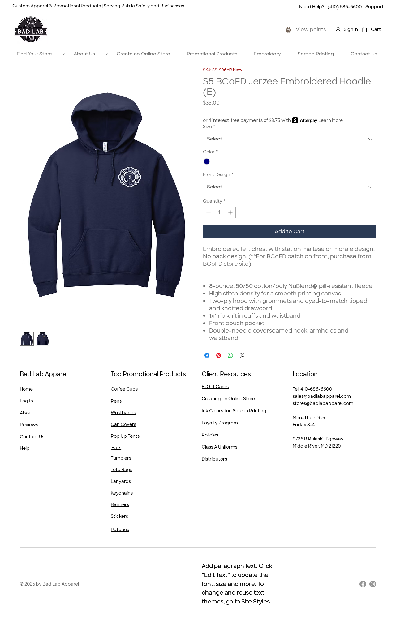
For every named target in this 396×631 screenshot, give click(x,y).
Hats (116, 447)
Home (26, 389)
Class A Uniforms (219, 447)
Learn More (330, 120)
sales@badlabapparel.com (322, 396)
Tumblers (121, 458)
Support (374, 7)
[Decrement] (208, 212)
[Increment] (231, 212)
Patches (120, 529)
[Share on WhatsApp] (230, 355)
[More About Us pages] (106, 54)
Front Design (218, 174)
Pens (116, 401)
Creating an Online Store (228, 398)
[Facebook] (362, 584)
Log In (26, 401)
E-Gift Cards (215, 386)
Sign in (351, 29)
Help (25, 448)
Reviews (29, 424)
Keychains (122, 493)
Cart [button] (376, 29)
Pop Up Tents (125, 436)
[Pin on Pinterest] (218, 355)
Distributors (214, 459)
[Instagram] (372, 584)
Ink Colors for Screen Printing (234, 411)
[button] (364, 29)
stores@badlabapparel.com (323, 403)
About (26, 413)
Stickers (119, 516)
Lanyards (121, 481)
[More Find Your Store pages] (63, 54)
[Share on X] (242, 355)
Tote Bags (121, 469)
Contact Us (32, 437)
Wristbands (123, 412)
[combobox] (289, 139)
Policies (210, 435)
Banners (120, 504)
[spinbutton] (219, 212)
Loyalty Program (220, 423)
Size (209, 126)
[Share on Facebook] (207, 355)
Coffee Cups (124, 389)
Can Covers (123, 424)
